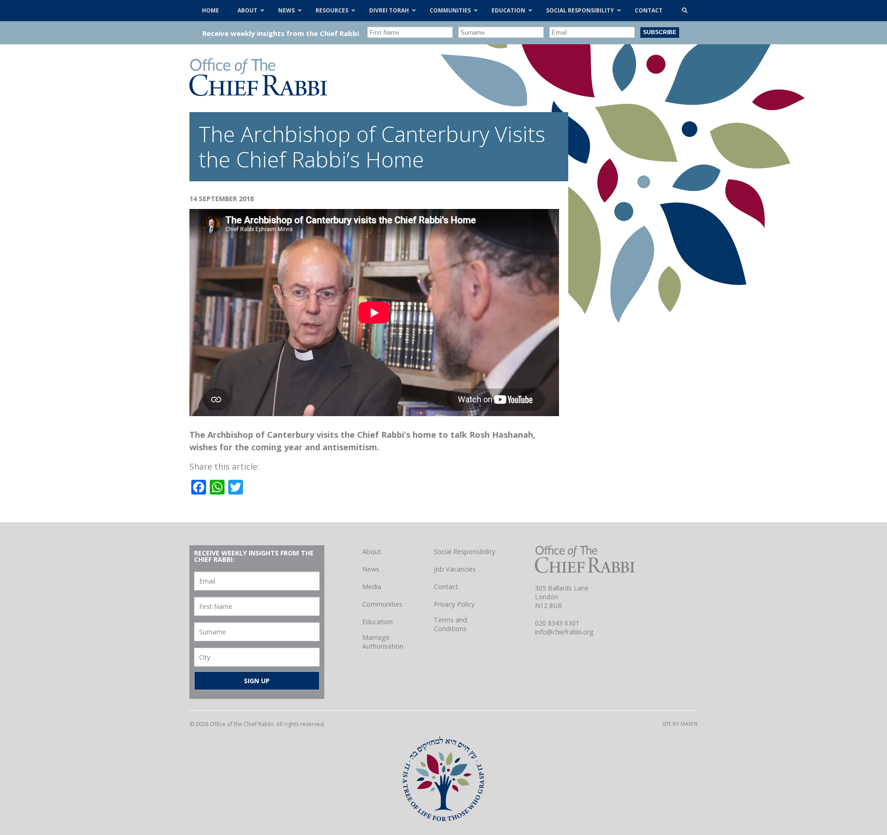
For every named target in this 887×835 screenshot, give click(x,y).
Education (377, 621)
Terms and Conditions (450, 624)
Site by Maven (680, 723)
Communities (382, 604)
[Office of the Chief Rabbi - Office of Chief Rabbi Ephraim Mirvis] (258, 92)
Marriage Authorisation (382, 641)
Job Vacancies (455, 569)
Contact (446, 586)
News (370, 569)
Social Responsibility (464, 551)
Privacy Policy (454, 604)
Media (371, 586)
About (371, 551)
